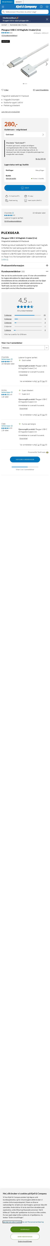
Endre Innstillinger (25, 1241)
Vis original (23, 375)
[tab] (7, 2)
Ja (38, 381)
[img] (47, 64)
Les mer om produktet (10, 111)
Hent (27, 188)
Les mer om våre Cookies (12, 1222)
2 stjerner (8, 326)
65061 (5, 259)
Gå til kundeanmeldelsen (12, 221)
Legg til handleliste (42, 90)
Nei (43, 381)
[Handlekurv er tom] (47, 7)
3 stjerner (8, 323)
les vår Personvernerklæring (33, 1222)
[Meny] (3, 7)
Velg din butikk (11, 178)
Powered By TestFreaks (37, 452)
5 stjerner (8, 315)
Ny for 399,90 (41, 159)
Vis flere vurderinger (25, 459)
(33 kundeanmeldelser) (9, 35)
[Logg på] (41, 7)
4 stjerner (8, 319)
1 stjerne (7, 330)
